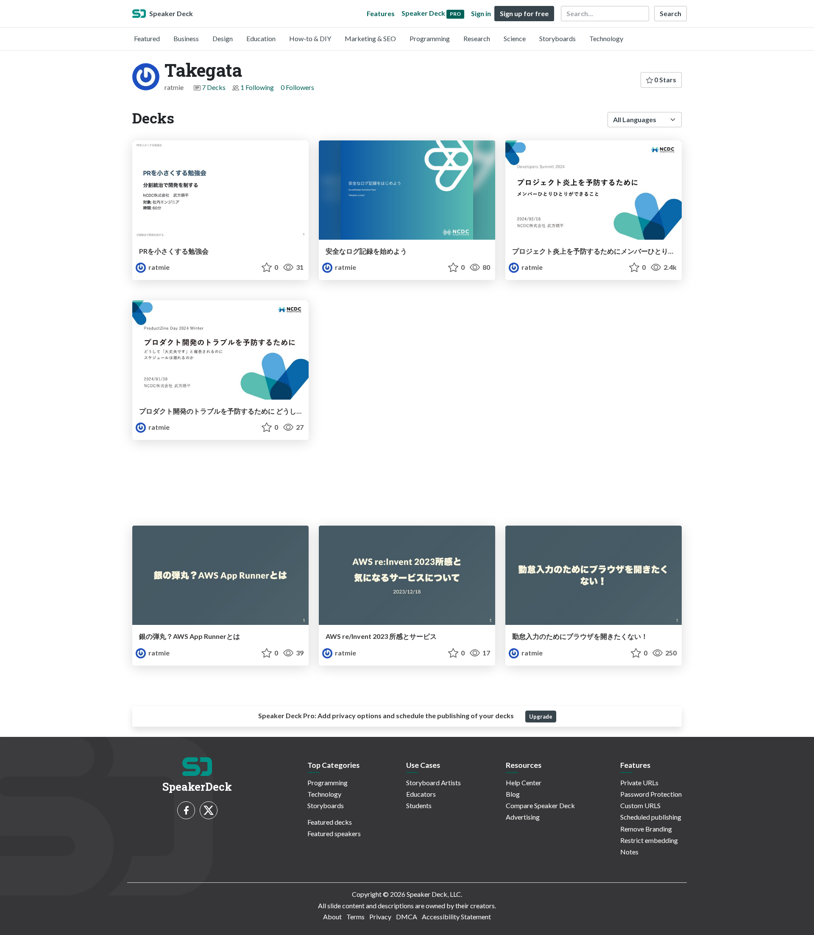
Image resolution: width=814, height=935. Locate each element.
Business (186, 38)
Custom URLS (640, 805)
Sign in (481, 13)
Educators (421, 794)
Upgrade (540, 716)
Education (261, 38)
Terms (355, 917)
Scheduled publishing (650, 817)
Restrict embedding (649, 840)
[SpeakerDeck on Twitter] (208, 810)
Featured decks (329, 822)
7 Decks (214, 87)
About (332, 917)
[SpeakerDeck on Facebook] (186, 810)
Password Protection (651, 794)
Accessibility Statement (456, 917)
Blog (513, 794)
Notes (629, 852)
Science (515, 38)
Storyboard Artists (433, 782)
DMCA (406, 917)
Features (381, 13)
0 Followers (297, 87)
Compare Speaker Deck (540, 805)
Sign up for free (524, 13)
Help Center (523, 782)
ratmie (158, 267)
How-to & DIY (310, 38)
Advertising (523, 817)
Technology (606, 38)
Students (419, 805)
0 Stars (664, 80)
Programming (430, 38)
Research (476, 38)
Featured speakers (334, 833)
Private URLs (639, 782)
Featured (147, 38)
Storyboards (557, 38)
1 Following (257, 87)
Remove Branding (646, 829)
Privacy (380, 917)
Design (222, 38)
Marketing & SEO (370, 38)
